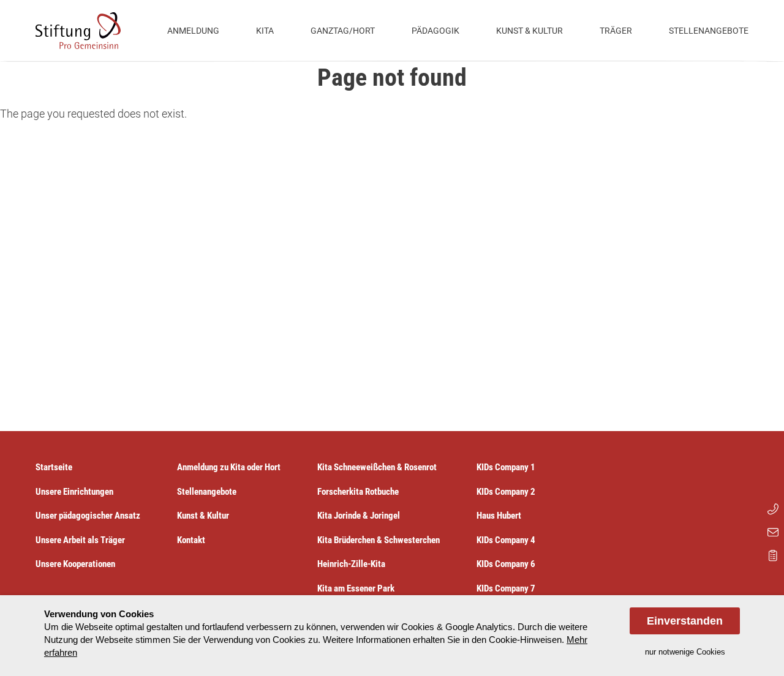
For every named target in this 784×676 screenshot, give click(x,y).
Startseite (54, 467)
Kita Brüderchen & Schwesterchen (378, 540)
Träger (616, 31)
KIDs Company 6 (506, 563)
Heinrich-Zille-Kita (351, 563)
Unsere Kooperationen (75, 563)
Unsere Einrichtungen (74, 491)
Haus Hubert (499, 515)
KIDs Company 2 (506, 491)
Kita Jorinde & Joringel (358, 515)
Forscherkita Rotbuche (358, 491)
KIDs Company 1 (506, 467)
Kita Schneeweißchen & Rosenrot (377, 467)
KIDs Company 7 (506, 588)
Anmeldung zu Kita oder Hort (229, 467)
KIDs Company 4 (506, 540)
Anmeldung (193, 31)
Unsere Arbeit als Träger (80, 540)
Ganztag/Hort (343, 31)
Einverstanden (685, 621)
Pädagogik (435, 31)
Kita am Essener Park (355, 588)
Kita (265, 31)
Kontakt (191, 540)
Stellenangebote (708, 31)
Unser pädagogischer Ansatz (88, 515)
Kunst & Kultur (529, 31)
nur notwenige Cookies (685, 651)
